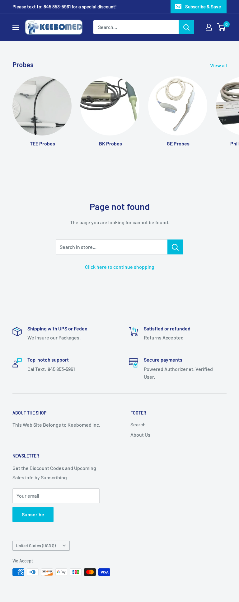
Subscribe (33, 514)
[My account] (209, 27)
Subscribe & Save (203, 6)
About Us (140, 435)
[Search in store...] (175, 246)
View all (219, 65)
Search (138, 424)
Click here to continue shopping (119, 267)
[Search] (186, 27)
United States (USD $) (36, 545)
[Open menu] (15, 27)
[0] (221, 27)
